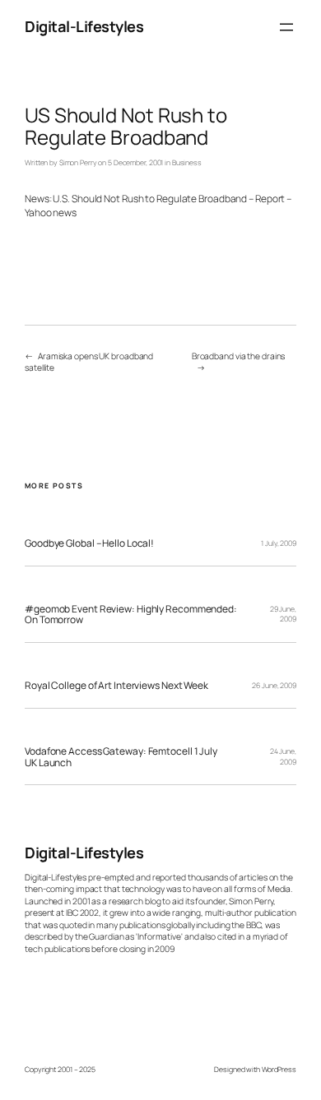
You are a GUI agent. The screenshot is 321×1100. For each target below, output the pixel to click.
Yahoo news (51, 213)
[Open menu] (286, 27)
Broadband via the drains (239, 356)
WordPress (279, 1070)
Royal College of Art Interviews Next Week (116, 685)
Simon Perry (78, 163)
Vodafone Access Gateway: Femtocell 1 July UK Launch (121, 757)
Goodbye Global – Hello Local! (89, 543)
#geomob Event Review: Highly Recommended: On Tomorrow (131, 614)
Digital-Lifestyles (84, 26)
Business (187, 163)
